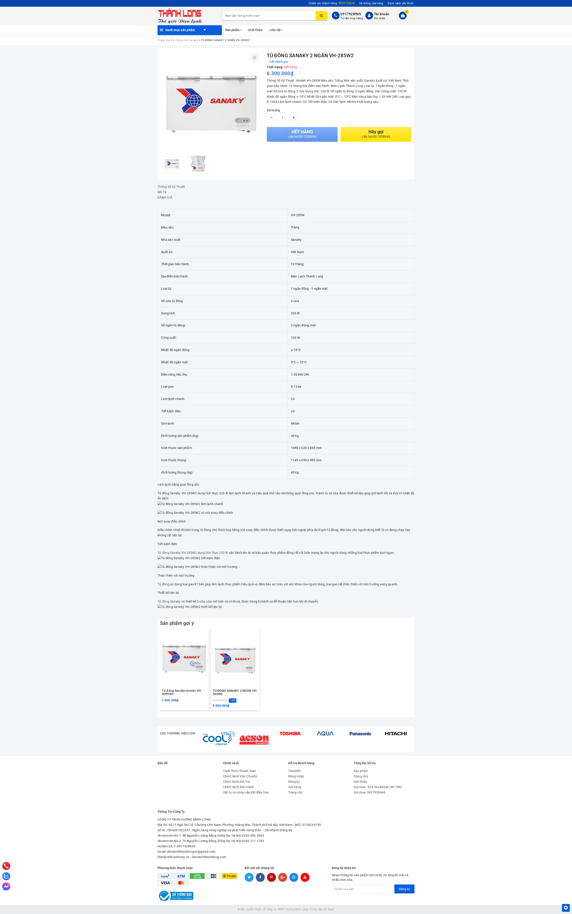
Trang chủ (295, 792)
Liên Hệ (275, 30)
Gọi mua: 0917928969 (370, 792)
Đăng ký (294, 781)
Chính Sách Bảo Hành (238, 787)
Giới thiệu (255, 30)
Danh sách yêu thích (400, 3)
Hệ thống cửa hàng (371, 3)
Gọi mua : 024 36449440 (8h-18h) (378, 787)
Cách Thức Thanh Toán (239, 771)
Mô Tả (162, 192)
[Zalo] (6, 876)
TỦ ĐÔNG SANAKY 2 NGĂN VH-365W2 (235, 692)
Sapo (331, 909)
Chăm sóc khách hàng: (332, 3)
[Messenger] (6, 886)
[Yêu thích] (254, 57)
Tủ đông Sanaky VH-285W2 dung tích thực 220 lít (193, 552)
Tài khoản (381, 14)
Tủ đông (164, 584)
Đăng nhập (296, 776)
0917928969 (351, 14)
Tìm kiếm (294, 771)
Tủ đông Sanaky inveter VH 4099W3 (181, 692)
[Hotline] (6, 866)
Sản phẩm (232, 30)
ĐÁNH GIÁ (165, 197)
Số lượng (273, 110)
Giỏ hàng (294, 787)
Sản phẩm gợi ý (177, 623)
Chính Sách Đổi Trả (236, 781)
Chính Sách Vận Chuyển (240, 776)
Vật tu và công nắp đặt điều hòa (246, 792)
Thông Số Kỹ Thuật (171, 186)
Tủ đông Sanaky (169, 601)
